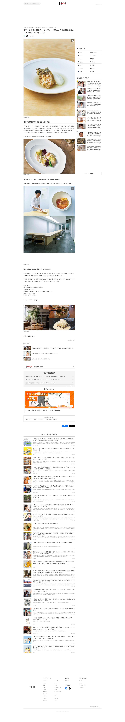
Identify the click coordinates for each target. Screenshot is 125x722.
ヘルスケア (45, 698)
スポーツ (56, 698)
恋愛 (44, 685)
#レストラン (28, 419)
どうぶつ (45, 696)
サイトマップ (67, 680)
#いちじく (55, 419)
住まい (44, 687)
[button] (38, 3)
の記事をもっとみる (38, 366)
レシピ (56, 689)
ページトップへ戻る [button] (89, 173)
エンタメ (56, 693)
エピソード (45, 683)
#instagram (48, 419)
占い (55, 700)
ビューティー (57, 680)
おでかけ (45, 691)
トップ (25, 27)
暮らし (56, 685)
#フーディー (41, 419)
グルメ (44, 689)
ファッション (45, 680)
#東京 (35, 419)
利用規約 (80, 683)
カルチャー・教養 (58, 691)
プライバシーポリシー (83, 685)
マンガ (56, 683)
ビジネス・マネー (58, 687)
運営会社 (80, 680)
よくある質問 (81, 687)
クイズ (56, 696)
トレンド (45, 693)
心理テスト (45, 700)
